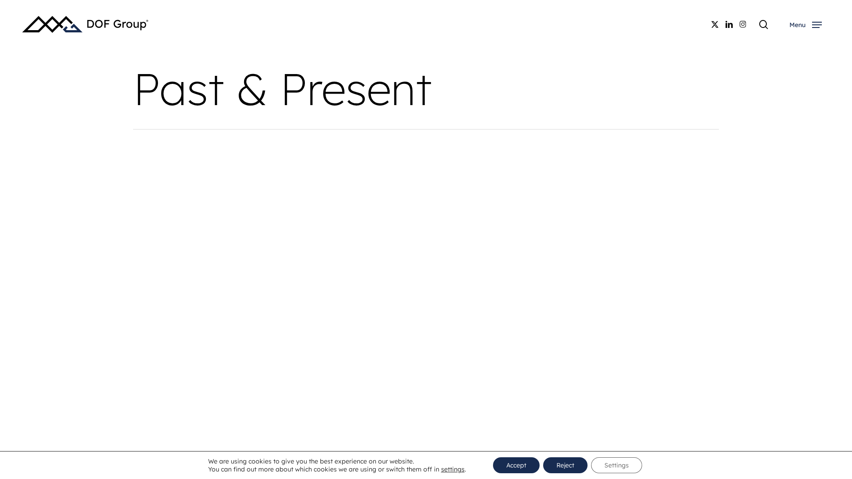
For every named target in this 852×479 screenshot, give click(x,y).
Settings (616, 465)
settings (453, 469)
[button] (805, 24)
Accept (516, 465)
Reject (565, 465)
